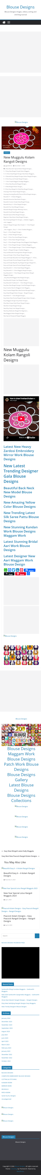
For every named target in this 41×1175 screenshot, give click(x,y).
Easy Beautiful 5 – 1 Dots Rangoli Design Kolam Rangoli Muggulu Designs (19, 274)
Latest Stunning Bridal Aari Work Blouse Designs (21, 545)
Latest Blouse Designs (21, 787)
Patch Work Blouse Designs (21, 766)
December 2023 (7, 1022)
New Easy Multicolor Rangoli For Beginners (15, 311)
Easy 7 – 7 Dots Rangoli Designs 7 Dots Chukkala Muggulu (20, 247)
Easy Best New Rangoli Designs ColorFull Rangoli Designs (19, 285)
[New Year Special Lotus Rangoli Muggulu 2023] (19, 888)
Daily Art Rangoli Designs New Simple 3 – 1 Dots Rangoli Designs (19, 226)
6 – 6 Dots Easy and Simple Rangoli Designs (16, 179)
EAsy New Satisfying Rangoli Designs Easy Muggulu (19, 1003)
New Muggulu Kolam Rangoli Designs (14, 313)
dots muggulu (8, 229)
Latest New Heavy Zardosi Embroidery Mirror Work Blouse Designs (19, 452)
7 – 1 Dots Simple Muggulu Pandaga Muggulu (16, 181)
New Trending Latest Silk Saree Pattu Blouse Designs (21, 517)
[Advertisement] (20, 52)
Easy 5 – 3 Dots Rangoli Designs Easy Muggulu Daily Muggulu (20, 242)
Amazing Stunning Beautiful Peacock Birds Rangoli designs (20, 194)
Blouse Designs (20, 7)
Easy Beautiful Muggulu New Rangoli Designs (16, 277)
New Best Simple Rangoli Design (12, 306)
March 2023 (5, 1045)
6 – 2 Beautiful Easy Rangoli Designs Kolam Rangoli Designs (20, 176)
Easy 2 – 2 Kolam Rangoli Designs (13, 234)
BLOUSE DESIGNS (7, 1073)
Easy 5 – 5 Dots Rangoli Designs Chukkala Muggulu (18, 245)
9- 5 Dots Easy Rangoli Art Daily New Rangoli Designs (18, 189)
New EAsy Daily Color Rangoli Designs (14, 308)
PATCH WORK (6, 1092)
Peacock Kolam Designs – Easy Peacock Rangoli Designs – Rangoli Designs (19, 918)
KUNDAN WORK (7, 1083)
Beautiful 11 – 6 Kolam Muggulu (12, 197)
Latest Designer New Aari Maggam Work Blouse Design (19, 560)
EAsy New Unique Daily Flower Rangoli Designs (17, 303)
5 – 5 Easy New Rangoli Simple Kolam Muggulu (16, 171)
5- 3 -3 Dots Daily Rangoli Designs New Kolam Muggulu (19, 174)
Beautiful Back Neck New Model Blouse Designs (19, 492)
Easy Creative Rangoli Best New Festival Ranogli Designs (19, 290)
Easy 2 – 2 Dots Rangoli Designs (12, 232)
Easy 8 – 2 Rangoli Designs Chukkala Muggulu (16, 250)
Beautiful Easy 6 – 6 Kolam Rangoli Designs (19, 874)
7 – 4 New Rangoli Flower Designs (13, 186)
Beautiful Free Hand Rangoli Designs (14, 207)
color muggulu (8, 222)
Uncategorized (6, 1099)
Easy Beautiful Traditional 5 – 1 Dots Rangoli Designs (18, 283)
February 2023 (6, 1048)
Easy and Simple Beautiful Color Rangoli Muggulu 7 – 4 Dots (20, 258)
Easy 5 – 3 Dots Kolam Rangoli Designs (14, 240)
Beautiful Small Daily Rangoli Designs (14, 212)
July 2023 (5, 1035)
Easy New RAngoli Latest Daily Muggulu (19, 851)
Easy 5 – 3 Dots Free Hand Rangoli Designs (15, 237)
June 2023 (5, 1038)
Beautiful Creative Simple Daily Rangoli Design (16, 202)
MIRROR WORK (7, 1086)
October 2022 (6, 1061)
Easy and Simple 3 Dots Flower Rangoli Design (16, 255)
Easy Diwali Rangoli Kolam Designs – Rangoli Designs (18, 293)
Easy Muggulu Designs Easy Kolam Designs (16, 301)
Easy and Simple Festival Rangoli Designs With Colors (18, 260)
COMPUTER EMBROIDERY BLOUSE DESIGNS (16, 1076)
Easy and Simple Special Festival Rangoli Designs (17, 265)
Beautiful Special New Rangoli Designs (14, 215)
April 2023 (5, 1041)
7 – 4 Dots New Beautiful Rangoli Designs (15, 184)
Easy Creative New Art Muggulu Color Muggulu (17, 288)
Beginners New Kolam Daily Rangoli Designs (16, 217)
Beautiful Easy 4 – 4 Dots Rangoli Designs (15, 204)
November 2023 (7, 1025)
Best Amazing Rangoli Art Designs (13, 220)
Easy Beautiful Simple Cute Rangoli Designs (16, 280)
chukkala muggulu (28, 220)
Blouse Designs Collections (21, 798)
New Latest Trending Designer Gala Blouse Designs (21, 473)
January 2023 (6, 1051)
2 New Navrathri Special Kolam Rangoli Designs (18, 169)
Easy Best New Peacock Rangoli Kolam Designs (19, 856)
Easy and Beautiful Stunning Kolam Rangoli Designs (18, 252)
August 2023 (6, 1031)
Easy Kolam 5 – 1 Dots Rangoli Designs (14, 295)
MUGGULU (6, 152)
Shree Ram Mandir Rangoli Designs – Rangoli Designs (19, 1000)
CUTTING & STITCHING (9, 1079)
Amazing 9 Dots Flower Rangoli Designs (14, 191)
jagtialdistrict (8, 166)
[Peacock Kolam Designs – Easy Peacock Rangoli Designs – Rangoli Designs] (20, 908)
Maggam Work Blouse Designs (21, 756)
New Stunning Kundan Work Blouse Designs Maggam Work (21, 531)
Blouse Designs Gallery (21, 777)
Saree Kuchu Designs (9, 1096)
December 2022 (7, 1054)
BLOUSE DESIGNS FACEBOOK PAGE (13, 943)
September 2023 (7, 1028)
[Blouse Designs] (4, 22)
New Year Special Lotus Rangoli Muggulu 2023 (18, 894)
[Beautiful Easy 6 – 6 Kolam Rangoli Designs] (18, 868)
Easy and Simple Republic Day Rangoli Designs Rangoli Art (20, 263)
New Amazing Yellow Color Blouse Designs (20, 504)
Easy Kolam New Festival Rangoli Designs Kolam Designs (19, 298)
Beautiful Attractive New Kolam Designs (15, 199)
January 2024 (6, 1018)
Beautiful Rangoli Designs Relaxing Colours (15, 209)
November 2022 (7, 1058)
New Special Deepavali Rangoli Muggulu (15, 316)
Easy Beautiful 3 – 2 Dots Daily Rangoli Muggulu (17, 268)
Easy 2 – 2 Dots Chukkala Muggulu (22, 229)
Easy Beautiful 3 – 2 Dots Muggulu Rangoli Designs (18, 270)
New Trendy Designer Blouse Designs (14, 1007)
